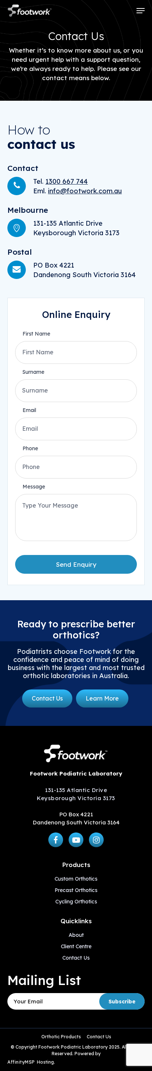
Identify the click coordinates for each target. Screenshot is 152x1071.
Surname (33, 372)
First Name (36, 333)
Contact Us (76, 957)
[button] (141, 10)
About (76, 935)
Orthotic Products (61, 1036)
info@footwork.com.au (85, 191)
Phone (30, 448)
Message (34, 486)
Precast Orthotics (76, 890)
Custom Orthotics (76, 878)
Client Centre (76, 946)
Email (29, 410)
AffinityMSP (21, 1062)
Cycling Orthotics (76, 901)
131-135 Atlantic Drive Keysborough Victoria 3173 (76, 794)
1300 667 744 (66, 181)
